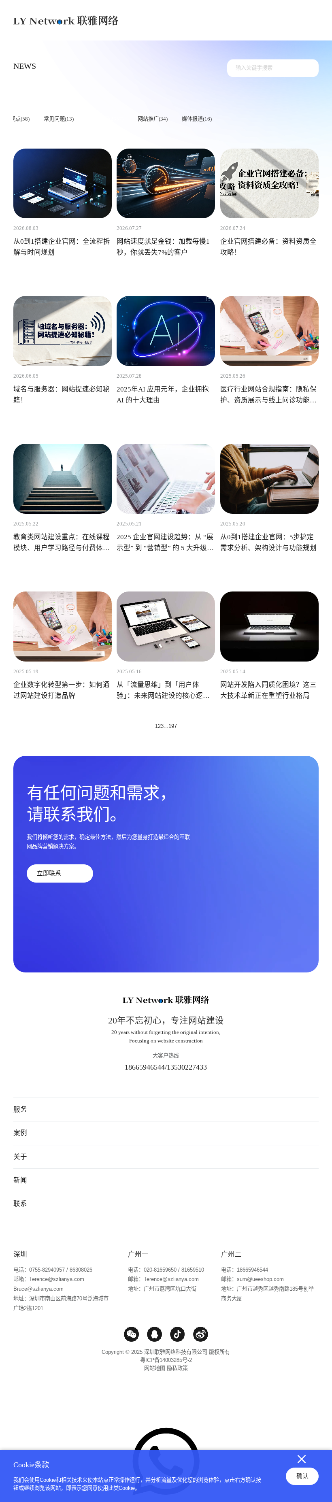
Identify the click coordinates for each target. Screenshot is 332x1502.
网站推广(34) (153, 119)
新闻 (20, 1180)
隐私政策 (177, 1368)
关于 (20, 1156)
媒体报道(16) (197, 119)
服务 (20, 1109)
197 (172, 726)
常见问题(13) (59, 119)
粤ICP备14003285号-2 (166, 1360)
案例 (20, 1132)
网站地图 (154, 1368)
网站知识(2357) (105, 119)
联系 (20, 1203)
